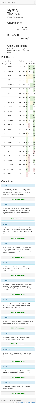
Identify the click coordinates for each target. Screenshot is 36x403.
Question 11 (6, 367)
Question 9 (6, 333)
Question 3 (6, 224)
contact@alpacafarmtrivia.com (26, 402)
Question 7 (6, 300)
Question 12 (6, 383)
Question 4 (6, 243)
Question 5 (6, 263)
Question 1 (6, 185)
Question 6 (6, 280)
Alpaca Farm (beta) (8, 2)
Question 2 (6, 205)
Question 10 (6, 349)
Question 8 (6, 317)
